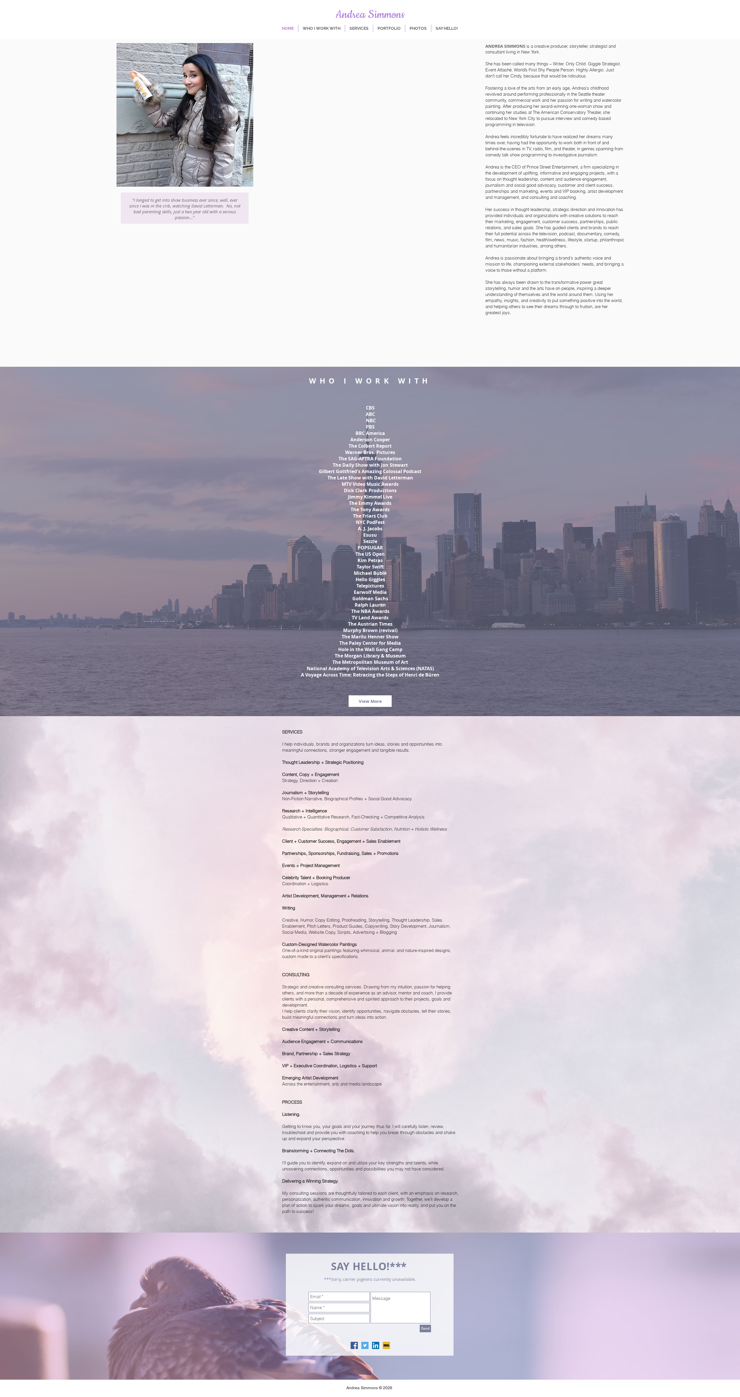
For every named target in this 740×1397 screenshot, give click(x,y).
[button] (370, 701)
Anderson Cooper (370, 439)
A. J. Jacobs (370, 528)
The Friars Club (370, 516)
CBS (370, 408)
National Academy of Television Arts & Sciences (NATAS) (370, 668)
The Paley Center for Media (370, 643)
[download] (386, 1345)
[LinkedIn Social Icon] (375, 1345)
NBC (371, 420)
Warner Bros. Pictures (370, 452)
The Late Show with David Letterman (370, 478)
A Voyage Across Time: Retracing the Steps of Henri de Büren (370, 675)
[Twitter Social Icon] (365, 1345)
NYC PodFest (370, 522)
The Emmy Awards (370, 503)
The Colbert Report (370, 446)
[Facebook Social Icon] (354, 1345)
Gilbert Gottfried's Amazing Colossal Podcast (370, 471)
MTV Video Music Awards (370, 484)
